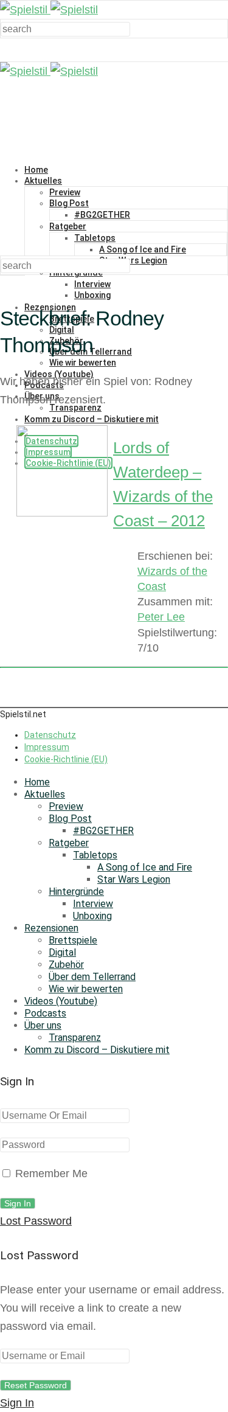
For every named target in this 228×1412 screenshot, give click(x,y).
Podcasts (45, 1013)
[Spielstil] (49, 10)
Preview (64, 192)
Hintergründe (76, 891)
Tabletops (95, 238)
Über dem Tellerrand (92, 976)
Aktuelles (43, 181)
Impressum (46, 747)
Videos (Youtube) (60, 1001)
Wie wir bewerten (82, 362)
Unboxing (92, 295)
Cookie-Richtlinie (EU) (66, 759)
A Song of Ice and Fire (142, 249)
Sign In (17, 1403)
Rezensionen (51, 928)
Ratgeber (67, 226)
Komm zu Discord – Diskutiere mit (97, 1050)
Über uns (42, 1025)
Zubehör (66, 964)
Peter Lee (161, 617)
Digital (62, 952)
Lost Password (36, 1221)
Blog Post (69, 203)
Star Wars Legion (133, 260)
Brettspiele (73, 940)
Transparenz (75, 1037)
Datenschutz (50, 735)
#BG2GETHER (102, 215)
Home (36, 170)
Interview (92, 284)
